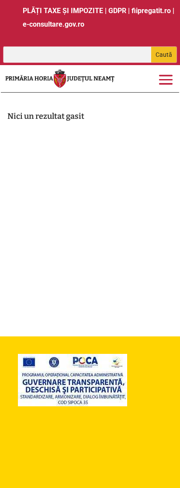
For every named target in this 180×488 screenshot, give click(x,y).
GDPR (117, 11)
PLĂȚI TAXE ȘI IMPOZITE (63, 11)
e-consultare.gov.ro (53, 24)
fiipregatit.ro (151, 11)
